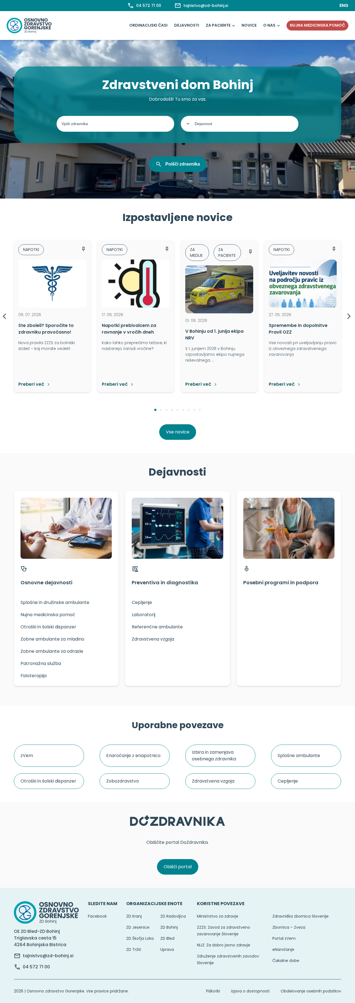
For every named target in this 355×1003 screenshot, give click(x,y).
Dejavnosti (186, 25)
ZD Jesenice (137, 927)
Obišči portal (178, 867)
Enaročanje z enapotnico (133, 755)
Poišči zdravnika (182, 164)
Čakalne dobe (285, 960)
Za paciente (218, 25)
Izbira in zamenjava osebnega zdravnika (214, 755)
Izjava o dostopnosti (250, 991)
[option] (52, 316)
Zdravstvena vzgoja (213, 781)
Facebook (97, 916)
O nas (269, 25)
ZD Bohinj (169, 927)
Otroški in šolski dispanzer (48, 781)
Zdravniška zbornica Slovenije (300, 916)
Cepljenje (288, 781)
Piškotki (213, 991)
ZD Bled (167, 938)
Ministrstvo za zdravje (217, 916)
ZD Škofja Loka (140, 938)
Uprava (167, 949)
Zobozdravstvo (122, 781)
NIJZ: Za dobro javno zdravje (223, 945)
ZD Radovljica (173, 916)
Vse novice (177, 432)
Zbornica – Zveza (288, 927)
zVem (27, 755)
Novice (249, 25)
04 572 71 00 (36, 967)
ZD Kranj (134, 916)
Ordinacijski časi (148, 25)
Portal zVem (284, 938)
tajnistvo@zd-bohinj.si (48, 956)
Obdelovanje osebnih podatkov (311, 991)
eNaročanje (283, 949)
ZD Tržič (133, 949)
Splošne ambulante (299, 755)
